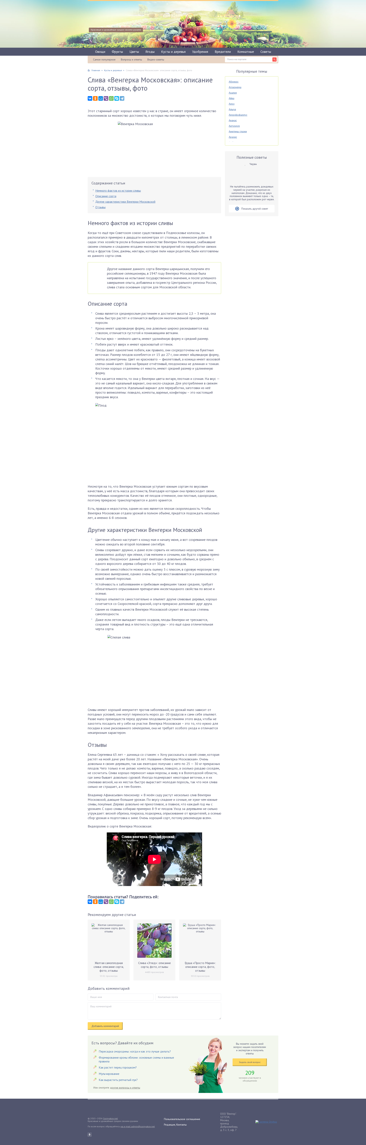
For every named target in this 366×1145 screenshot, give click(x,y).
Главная (96, 70)
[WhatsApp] (111, 98)
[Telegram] (122, 98)
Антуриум (234, 126)
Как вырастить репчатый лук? (118, 1080)
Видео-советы (155, 59)
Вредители (223, 51)
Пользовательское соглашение (182, 1119)
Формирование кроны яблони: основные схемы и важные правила (136, 1059)
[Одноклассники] (95, 98)
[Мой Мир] (100, 98)
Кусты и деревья (173, 51)
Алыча (232, 109)
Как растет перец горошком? (118, 1067)
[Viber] (106, 98)
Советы (265, 51)
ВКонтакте (90, 1134)
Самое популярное (104, 59)
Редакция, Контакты (175, 1124)
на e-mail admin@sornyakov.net (137, 1126)
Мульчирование (109, 1074)
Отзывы (100, 207)
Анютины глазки (238, 131)
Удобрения (200, 51)
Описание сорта (105, 196)
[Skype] (116, 98)
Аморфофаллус (238, 115)
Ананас (233, 120)
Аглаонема (235, 87)
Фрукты (117, 51)
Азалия (233, 92)
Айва (231, 98)
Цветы (134, 51)
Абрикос (233, 81)
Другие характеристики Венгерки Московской (125, 201)
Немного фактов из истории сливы (118, 190)
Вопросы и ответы (131, 59)
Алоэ (231, 103)
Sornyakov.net (110, 1118)
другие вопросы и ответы (125, 1087)
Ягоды (150, 51)
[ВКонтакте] (90, 98)
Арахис (233, 137)
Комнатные (245, 51)
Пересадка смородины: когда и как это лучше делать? (135, 1051)
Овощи (100, 51)
